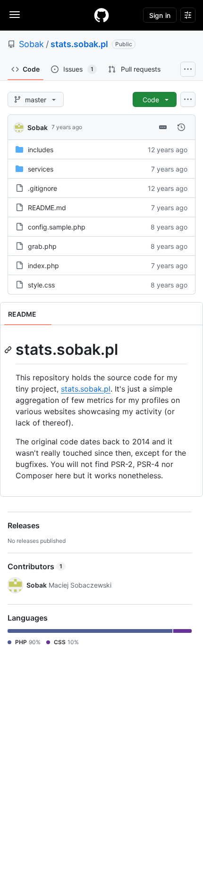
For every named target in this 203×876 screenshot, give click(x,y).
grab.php (42, 246)
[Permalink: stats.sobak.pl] (9, 349)
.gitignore (42, 188)
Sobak (31, 44)
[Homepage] (101, 15)
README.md (47, 208)
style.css (41, 285)
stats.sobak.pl (79, 44)
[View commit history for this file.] (181, 127)
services (40, 169)
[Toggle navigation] (15, 15)
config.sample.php (56, 227)
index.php (43, 266)
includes (40, 150)
